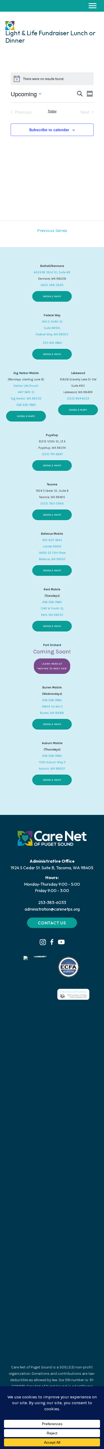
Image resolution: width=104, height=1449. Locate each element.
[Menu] (92, 5)
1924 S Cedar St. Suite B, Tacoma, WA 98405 (52, 867)
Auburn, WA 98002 (52, 768)
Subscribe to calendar (49, 129)
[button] (42, 942)
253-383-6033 (52, 902)
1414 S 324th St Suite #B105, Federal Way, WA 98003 (52, 328)
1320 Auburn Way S (52, 762)
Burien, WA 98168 (52, 713)
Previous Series (52, 231)
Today (52, 111)
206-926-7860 (26, 405)
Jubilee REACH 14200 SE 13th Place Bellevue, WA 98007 (52, 553)
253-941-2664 (52, 343)
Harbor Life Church (26, 386)
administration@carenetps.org (52, 909)
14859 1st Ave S (52, 706)
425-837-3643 (52, 540)
